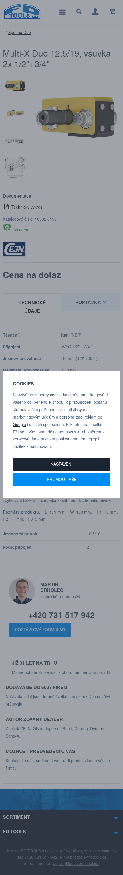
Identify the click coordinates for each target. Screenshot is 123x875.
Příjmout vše (61, 479)
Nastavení (61, 464)
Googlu (19, 424)
